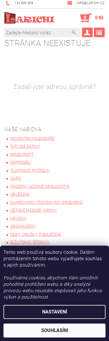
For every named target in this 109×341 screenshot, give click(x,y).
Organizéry (22, 226)
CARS (15, 178)
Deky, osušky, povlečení (35, 234)
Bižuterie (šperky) (30, 242)
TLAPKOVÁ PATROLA (29, 170)
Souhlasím (54, 330)
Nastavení (54, 312)
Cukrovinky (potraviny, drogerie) (46, 202)
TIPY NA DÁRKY (25, 146)
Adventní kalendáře (32, 138)
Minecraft (21, 154)
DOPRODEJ (20, 162)
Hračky (18, 218)
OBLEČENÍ (20, 194)
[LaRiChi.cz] (29, 18)
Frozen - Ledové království (39, 186)
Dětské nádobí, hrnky (33, 210)
